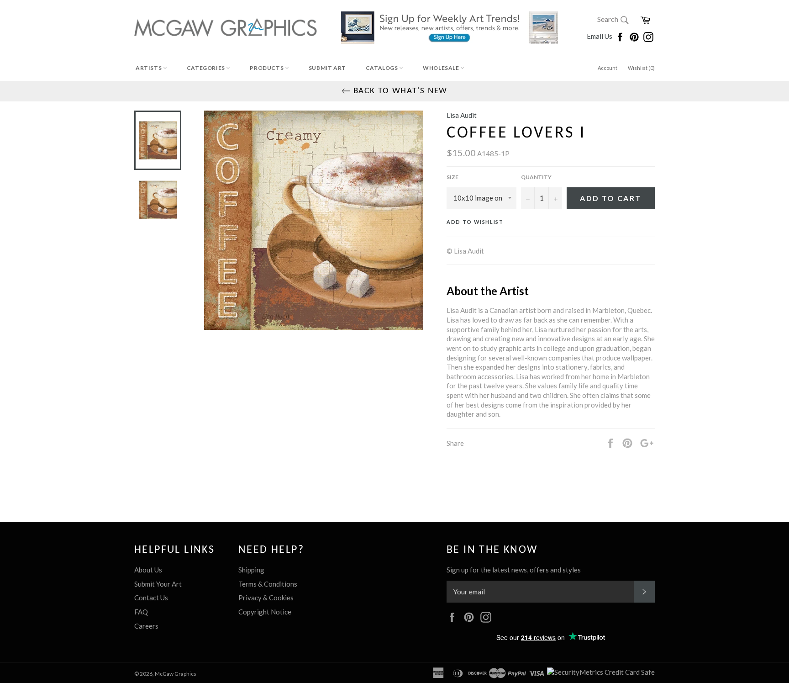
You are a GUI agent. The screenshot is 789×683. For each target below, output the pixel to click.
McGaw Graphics (175, 673)
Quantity (536, 177)
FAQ (141, 612)
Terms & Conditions (267, 584)
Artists (149, 67)
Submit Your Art (158, 584)
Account (607, 68)
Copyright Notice (264, 612)
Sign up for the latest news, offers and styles (514, 570)
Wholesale (441, 67)
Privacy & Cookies (266, 597)
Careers (146, 626)
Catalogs (382, 67)
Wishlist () (641, 68)
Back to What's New (399, 91)
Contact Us (151, 597)
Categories (206, 67)
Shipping (251, 570)
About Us (148, 570)
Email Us (600, 36)
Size (452, 177)
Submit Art (327, 67)
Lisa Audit (462, 115)
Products (267, 67)
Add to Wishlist (475, 222)
